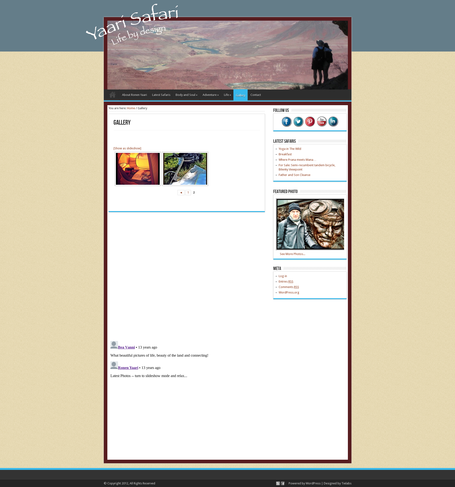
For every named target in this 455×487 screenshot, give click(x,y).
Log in (283, 276)
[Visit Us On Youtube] (321, 126)
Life (227, 95)
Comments (289, 287)
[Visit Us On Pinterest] (310, 126)
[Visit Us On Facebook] (286, 126)
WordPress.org (289, 292)
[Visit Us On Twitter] (298, 126)
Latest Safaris (161, 95)
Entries (286, 281)
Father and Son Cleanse (294, 175)
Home (112, 95)
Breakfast (285, 154)
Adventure (211, 95)
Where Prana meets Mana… (297, 159)
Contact (255, 95)
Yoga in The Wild (290, 149)
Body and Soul (186, 95)
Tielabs (346, 483)
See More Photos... (292, 254)
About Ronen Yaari (134, 95)
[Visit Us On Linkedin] (333, 126)
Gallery (240, 95)
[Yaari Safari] (227, 88)
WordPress (313, 483)
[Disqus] (187, 276)
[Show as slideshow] (127, 148)
